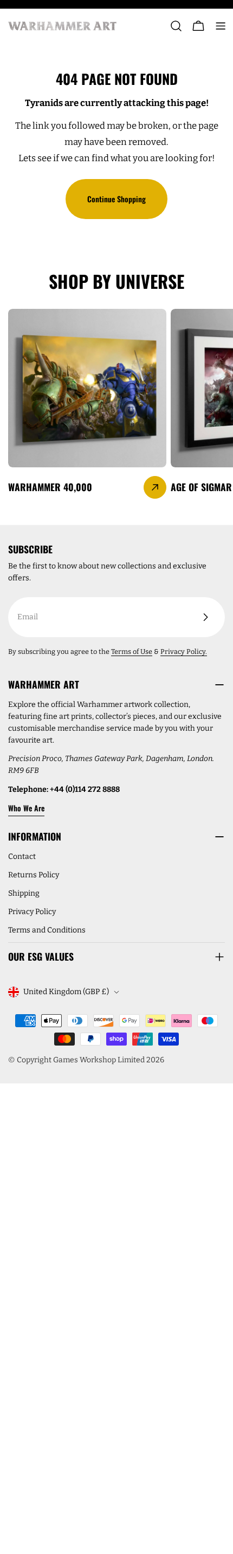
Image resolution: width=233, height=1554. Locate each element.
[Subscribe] (205, 617)
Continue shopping (116, 198)
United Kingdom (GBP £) (66, 991)
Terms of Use (131, 651)
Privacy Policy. (183, 651)
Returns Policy (33, 875)
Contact (22, 856)
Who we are (26, 808)
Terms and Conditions (47, 930)
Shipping (24, 893)
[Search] (176, 26)
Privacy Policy (32, 911)
